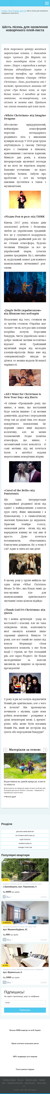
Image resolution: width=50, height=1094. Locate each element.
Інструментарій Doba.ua (25, 835)
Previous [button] (5, 750)
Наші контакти (30, 1083)
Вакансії (42, 1080)
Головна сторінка (9, 1080)
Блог (3, 1083)
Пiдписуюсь (25, 1010)
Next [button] (45, 750)
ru (24, 1086)
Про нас (20, 1080)
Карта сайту (41, 1083)
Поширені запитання (15, 1083)
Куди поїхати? (25, 839)
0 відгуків (43, 897)
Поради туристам (25, 847)
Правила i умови (31, 1080)
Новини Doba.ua (25, 843)
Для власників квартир (25, 831)
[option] (25, 775)
